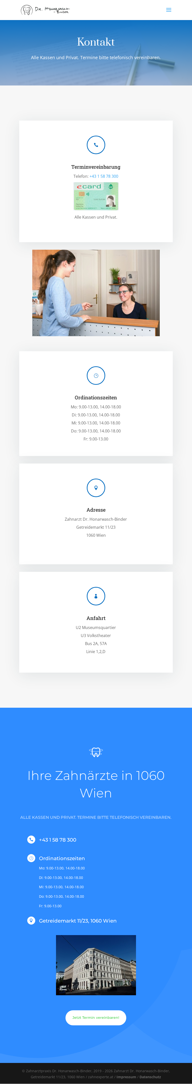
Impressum (126, 1076)
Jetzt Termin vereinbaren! (95, 1017)
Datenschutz (150, 1076)
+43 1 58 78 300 (104, 176)
